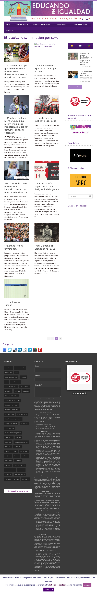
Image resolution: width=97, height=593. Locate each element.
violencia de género (12, 479)
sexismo (21, 470)
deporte (26, 391)
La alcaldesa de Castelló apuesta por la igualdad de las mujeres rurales (86, 75)
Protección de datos (18, 491)
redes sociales (10, 470)
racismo (7, 465)
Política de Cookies (57, 585)
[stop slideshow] (85, 393)
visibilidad (25, 479)
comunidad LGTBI (11, 386)
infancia (7, 447)
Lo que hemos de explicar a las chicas (45, 119)
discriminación (22, 414)
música (25, 456)
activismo (8, 368)
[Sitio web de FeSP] (80, 107)
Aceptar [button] (87, 585)
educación (24, 423)
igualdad (8, 442)
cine (6, 382)
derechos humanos (11, 405)
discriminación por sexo (13, 419)
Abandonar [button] (49, 589)
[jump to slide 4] (83, 393)
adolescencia (20, 368)
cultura (17, 391)
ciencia (23, 377)
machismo (24, 451)
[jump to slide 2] (78, 393)
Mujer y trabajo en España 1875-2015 (44, 247)
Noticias (9, 30)
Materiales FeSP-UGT (42, 24)
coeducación (15, 382)
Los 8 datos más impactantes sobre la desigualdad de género (46, 186)
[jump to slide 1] (75, 393)
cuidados (8, 391)
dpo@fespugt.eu (49, 428)
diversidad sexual (11, 423)
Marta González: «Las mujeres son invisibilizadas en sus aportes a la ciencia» (16, 188)
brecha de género (11, 377)
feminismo (8, 437)
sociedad (8, 474)
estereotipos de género (13, 433)
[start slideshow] (72, 393)
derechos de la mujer (12, 400)
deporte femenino (11, 396)
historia (18, 437)
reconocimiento (19, 465)
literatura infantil (11, 451)
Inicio (8, 24)
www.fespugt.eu (46, 424)
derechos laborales (11, 410)
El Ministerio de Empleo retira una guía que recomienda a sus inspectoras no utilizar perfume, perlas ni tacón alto (16, 125)
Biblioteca (61, 24)
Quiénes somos (22, 24)
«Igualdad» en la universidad (13, 247)
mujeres (8, 456)
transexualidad (20, 474)
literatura (17, 447)
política (18, 461)
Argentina (8, 372)
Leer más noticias (75, 87)
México (16, 456)
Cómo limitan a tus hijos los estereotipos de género (45, 68)
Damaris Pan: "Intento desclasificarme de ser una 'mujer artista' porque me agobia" (86, 58)
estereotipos (9, 428)
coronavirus (24, 386)
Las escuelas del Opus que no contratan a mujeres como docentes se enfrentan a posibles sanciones (16, 71)
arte (16, 372)
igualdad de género (21, 442)
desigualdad (9, 414)
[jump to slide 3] (80, 393)
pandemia (8, 461)
